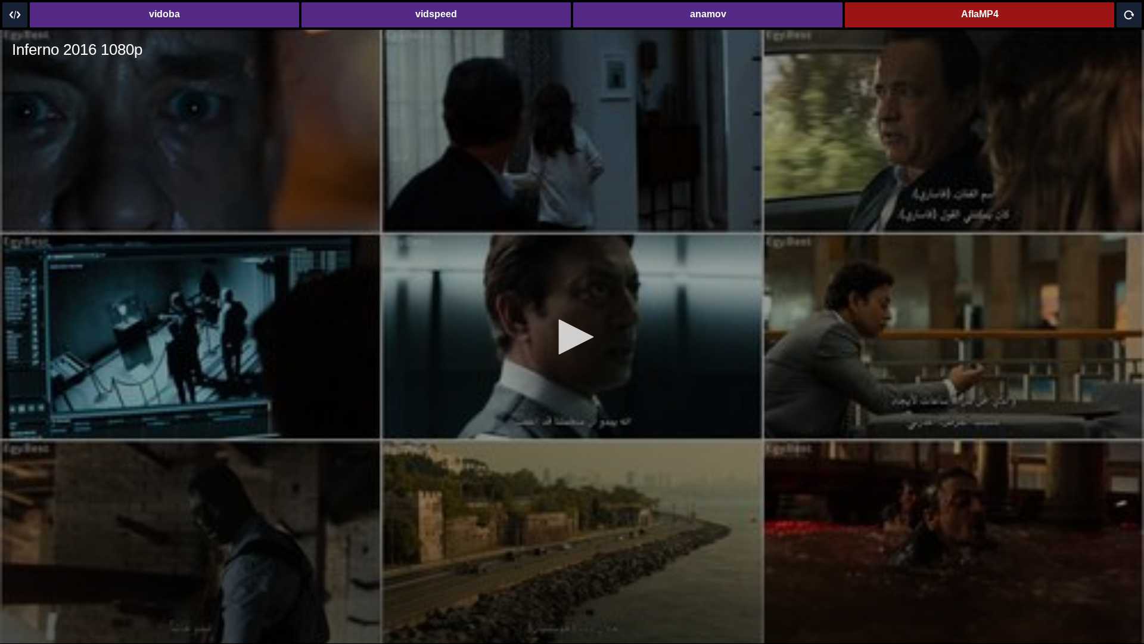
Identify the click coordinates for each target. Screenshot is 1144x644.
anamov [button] (708, 14)
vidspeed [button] (436, 14)
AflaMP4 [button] (980, 14)
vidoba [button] (164, 14)
